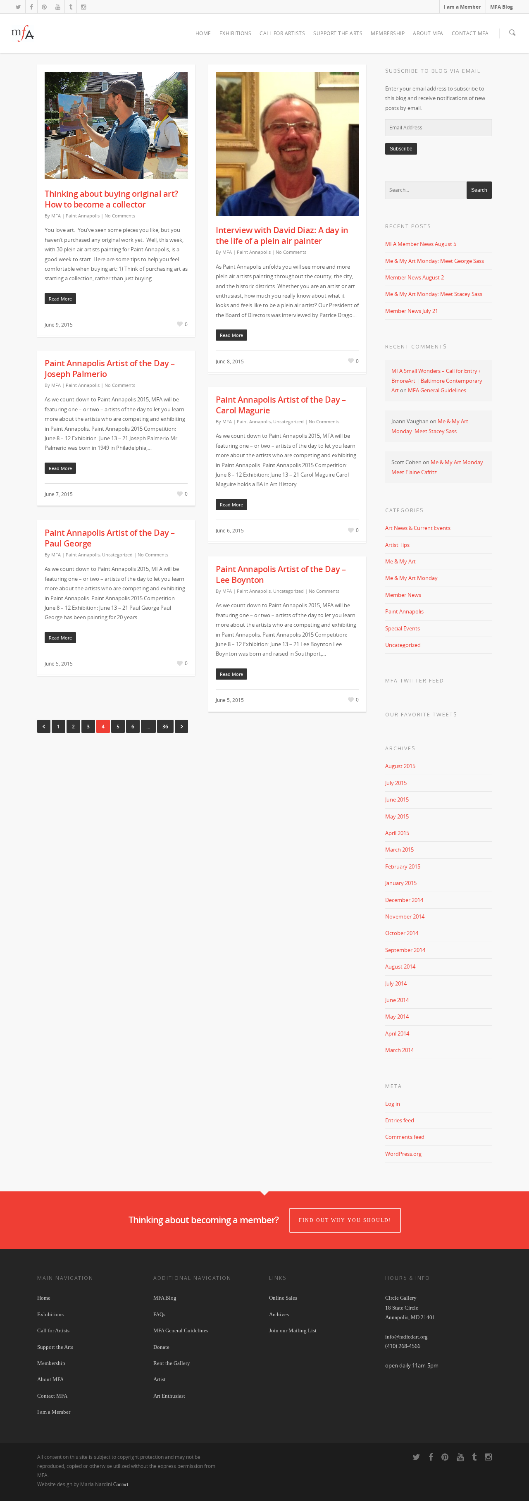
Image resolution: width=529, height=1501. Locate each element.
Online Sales (283, 1298)
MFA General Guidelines (437, 390)
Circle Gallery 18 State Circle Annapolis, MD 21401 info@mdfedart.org (410, 1317)
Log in (392, 1103)
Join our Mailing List (293, 1330)
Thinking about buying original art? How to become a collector (111, 199)
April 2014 (397, 1033)
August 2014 (400, 966)
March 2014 (399, 1050)
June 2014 (397, 1000)
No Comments (120, 215)
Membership (388, 33)
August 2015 (400, 766)
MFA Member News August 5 (420, 244)
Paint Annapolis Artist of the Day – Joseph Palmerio (110, 368)
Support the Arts (337, 33)
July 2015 (396, 783)
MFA (56, 215)
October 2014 (401, 933)
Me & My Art (400, 561)
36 (165, 726)
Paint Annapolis (83, 215)
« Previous (43, 726)
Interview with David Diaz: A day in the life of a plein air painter (282, 235)
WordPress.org (403, 1153)
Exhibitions (235, 33)
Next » (181, 726)
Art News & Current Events (417, 528)
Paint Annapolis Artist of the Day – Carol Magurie (281, 405)
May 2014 (397, 1016)
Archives (279, 1314)
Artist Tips (397, 545)
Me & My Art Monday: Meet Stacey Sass (433, 294)
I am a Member (462, 6)
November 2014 (404, 916)
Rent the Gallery (171, 1363)
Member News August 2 (414, 277)
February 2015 (402, 866)
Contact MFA (470, 33)
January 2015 (401, 883)
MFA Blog (501, 6)
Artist (159, 1379)
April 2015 (397, 833)
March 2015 (399, 849)
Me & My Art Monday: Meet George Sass (434, 261)
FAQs (159, 1314)
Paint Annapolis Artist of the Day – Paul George (110, 538)
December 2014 (404, 900)
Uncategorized (288, 421)
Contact (120, 1484)
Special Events (402, 628)
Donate (161, 1347)
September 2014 (405, 950)
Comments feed (404, 1137)
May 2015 (397, 816)
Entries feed (399, 1120)
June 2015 (397, 799)
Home (203, 33)
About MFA (428, 33)
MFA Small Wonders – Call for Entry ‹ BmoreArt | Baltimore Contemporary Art (436, 380)
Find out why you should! (345, 1220)
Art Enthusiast (169, 1396)
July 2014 (396, 983)
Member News (403, 595)
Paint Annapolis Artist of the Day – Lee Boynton (281, 574)
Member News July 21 (411, 311)
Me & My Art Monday (411, 578)
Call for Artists (282, 33)
